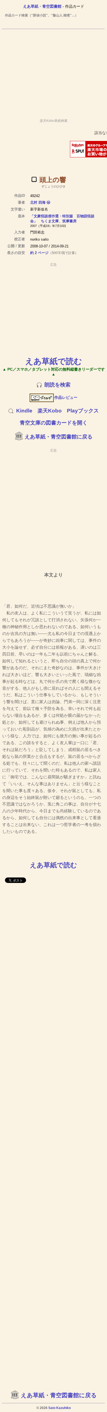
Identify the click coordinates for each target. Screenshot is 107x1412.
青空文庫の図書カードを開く (54, 423)
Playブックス (83, 411)
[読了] (34, 179)
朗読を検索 (57, 385)
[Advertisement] (53, 71)
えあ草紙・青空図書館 (42, 6)
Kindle (24, 411)
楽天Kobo (50, 411)
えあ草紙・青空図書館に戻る (58, 437)
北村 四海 (38, 202)
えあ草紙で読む (53, 361)
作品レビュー (65, 397)
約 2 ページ (39, 253)
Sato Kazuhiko (59, 1408)
